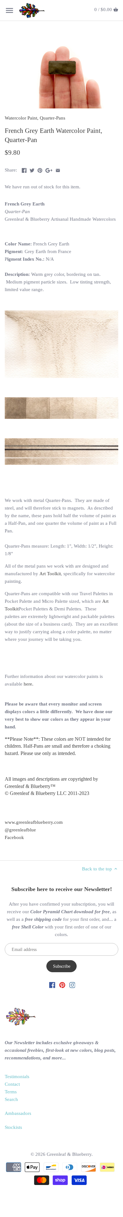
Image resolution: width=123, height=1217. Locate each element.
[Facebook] (52, 984)
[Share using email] (58, 169)
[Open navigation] (9, 10)
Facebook (14, 837)
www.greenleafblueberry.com (34, 822)
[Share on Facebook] (24, 169)
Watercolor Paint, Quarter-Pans (35, 117)
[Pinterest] (62, 984)
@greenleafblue (20, 829)
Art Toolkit (50, 573)
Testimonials (17, 1076)
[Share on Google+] (49, 169)
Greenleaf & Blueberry (69, 1154)
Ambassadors (18, 1113)
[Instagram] (72, 984)
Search (11, 1099)
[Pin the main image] (40, 169)
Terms (11, 1091)
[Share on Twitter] (32, 169)
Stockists (13, 1127)
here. (28, 684)
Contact (12, 1084)
